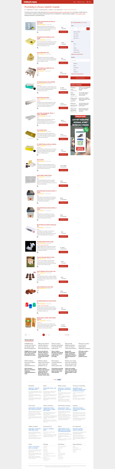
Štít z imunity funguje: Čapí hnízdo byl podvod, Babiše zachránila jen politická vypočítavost (35, 392)
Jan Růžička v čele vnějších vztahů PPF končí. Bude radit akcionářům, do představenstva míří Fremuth (64, 418)
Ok (88, 28)
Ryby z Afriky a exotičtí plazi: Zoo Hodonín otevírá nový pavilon (78, 436)
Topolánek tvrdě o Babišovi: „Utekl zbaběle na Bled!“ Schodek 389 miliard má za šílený (35, 395)
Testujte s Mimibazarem (62, 446)
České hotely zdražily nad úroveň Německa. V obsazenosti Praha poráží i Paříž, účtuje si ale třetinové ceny (64, 415)
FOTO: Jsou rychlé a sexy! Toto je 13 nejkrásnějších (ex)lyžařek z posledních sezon (83, 354)
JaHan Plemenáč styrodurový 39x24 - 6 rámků (46, 208)
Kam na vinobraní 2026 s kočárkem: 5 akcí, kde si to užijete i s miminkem (79, 399)
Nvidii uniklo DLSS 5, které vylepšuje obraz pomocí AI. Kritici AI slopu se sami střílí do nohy (50, 420)
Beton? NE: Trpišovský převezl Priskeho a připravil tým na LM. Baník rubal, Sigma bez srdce (35, 450)
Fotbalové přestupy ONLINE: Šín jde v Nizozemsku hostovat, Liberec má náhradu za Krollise (49, 392)
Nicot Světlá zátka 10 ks (43, 52)
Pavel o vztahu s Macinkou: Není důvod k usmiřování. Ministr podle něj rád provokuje (57, 354)
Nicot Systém (40, 159)
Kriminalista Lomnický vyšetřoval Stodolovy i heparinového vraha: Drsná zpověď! (57, 370)
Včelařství (51, 9)
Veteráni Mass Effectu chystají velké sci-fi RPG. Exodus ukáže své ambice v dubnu (79, 438)
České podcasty (75, 447)
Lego (59, 450)
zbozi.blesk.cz (45, 451)
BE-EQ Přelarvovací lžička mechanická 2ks (46, 225)
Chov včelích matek (58, 9)
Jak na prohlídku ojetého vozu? (48, 453)
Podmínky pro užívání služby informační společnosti (77, 465)
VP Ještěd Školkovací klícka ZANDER (46, 82)
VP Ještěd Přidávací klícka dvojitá (45, 241)
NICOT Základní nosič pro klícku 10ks (46, 271)
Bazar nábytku (60, 458)
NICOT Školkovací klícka (43, 97)
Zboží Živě (45, 447)
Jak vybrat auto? (46, 460)
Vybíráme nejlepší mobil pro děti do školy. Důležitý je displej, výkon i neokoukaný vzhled (49, 413)
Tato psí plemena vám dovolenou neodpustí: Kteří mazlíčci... (84, 104)
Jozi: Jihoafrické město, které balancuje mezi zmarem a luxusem (35, 436)
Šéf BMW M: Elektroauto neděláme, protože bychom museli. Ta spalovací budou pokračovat (35, 414)
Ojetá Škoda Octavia (46, 458)
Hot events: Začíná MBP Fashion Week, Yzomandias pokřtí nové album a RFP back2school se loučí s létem (50, 435)
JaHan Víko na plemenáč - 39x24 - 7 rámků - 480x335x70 (45, 113)
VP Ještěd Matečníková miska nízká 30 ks (46, 301)
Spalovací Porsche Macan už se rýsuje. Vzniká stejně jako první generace (35, 412)
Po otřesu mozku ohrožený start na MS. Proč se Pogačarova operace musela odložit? (50, 395)
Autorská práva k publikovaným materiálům (59, 465)
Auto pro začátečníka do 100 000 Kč (49, 455)
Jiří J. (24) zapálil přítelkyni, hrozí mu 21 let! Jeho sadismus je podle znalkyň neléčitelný (64, 393)
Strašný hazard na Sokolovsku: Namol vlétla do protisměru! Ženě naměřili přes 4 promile (35, 398)
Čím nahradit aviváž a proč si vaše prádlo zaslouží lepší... (84, 94)
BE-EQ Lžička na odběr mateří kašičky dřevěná (46, 318)
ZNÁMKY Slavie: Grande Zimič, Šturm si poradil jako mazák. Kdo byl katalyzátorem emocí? (30, 353)
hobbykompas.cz (30, 9)
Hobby (36, 9)
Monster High (60, 447)
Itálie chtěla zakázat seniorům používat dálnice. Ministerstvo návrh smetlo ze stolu (35, 417)
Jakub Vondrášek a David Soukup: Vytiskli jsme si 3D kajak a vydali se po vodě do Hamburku (35, 433)
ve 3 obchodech (63, 104)
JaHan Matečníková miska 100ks (45, 287)
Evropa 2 (74, 451)
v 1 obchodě (63, 28)
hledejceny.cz (45, 446)
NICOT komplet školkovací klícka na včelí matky (57, 12)
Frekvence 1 (75, 450)
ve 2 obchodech (63, 73)
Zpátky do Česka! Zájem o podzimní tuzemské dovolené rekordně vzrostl (35, 438)
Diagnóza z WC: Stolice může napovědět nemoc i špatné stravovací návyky (64, 436)
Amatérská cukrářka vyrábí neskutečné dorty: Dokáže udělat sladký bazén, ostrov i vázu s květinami (79, 419)
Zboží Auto (45, 457)
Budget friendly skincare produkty (49, 432)
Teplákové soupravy (61, 454)
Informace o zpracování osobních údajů (52, 466)
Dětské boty (60, 455)
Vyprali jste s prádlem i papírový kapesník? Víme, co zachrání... (84, 99)
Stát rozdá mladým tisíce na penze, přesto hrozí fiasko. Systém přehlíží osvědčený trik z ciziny (64, 412)
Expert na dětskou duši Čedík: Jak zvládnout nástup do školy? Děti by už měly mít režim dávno (35, 457)
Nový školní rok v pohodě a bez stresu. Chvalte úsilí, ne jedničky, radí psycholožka (79, 395)
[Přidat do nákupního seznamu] (37, 32)
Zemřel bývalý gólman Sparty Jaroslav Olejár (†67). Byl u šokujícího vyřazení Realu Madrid (49, 398)
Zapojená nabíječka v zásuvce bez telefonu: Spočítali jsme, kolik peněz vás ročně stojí (64, 396)
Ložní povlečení (60, 457)
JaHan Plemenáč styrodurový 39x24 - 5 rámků (46, 191)
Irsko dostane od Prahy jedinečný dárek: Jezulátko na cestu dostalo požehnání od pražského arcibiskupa (64, 400)
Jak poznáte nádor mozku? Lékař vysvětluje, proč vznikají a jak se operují (65, 434)
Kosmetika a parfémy (61, 453)
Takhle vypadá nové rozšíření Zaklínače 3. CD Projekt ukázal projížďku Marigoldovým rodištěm (79, 433)
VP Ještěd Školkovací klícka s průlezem (46, 144)
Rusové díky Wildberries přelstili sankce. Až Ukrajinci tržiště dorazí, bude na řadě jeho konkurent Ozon (70, 354)
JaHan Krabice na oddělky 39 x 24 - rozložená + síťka (45, 68)
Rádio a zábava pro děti (77, 449)
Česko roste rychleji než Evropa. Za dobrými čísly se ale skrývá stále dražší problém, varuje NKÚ (71, 371)
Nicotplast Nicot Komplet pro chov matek (45, 37)
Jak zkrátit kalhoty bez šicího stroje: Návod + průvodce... (84, 110)
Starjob (74, 446)
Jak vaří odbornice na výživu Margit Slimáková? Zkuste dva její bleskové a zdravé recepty (79, 415)
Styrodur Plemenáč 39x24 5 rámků (45, 257)
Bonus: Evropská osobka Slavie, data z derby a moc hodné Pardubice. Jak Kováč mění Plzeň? (35, 454)
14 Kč (72, 12)
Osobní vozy (45, 449)
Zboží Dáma (45, 450)
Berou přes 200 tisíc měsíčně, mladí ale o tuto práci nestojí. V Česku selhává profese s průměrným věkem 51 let (43, 354)
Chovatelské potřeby (43, 9)
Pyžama (59, 451)
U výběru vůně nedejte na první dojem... (78, 393)
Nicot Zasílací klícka (42, 130)
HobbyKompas (45, 454)
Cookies (61, 466)
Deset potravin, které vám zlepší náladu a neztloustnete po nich (65, 439)
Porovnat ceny (63, 31)
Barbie (59, 449)
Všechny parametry (80, 78)
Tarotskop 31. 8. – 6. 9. (47, 433)
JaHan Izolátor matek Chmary (44, 175)
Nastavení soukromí (66, 466)
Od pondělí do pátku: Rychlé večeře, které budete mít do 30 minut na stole (79, 413)
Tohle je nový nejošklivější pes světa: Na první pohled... (84, 88)
